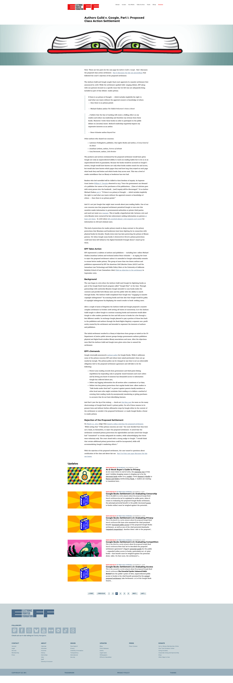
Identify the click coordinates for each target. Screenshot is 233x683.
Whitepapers (103, 655)
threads (73, 630)
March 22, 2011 (92, 424)
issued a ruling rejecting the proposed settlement (125, 424)
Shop (154, 4)
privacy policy (113, 355)
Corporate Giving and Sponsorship (168, 652)
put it (99, 192)
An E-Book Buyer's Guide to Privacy (123, 469)
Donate (160, 4)
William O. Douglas (101, 183)
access (148, 503)
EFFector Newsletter (106, 657)
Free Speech (74, 646)
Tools (148, 4)
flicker (51, 630)
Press (13, 655)
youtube (44, 630)
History (43, 652)
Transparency (74, 652)
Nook (132, 479)
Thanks (173, 673)
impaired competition (114, 529)
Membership (15, 652)
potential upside (136, 549)
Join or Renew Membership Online (168, 646)
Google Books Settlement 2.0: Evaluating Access (129, 567)
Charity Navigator (39, 635)
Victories (43, 650)
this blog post (126, 402)
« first (90, 593)
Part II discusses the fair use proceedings (128, 73)
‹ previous (101, 593)
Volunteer (44, 648)
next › (135, 593)
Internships (44, 655)
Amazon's (141, 476)
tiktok (65, 630)
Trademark (69, 673)
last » (143, 593)
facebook (22, 630)
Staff (42, 659)
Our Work (131, 4)
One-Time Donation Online (166, 648)
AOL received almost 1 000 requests (125, 219)
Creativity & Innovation (76, 650)
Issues (124, 4)
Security (14, 650)
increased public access (120, 525)
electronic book (111, 476)
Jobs (42, 657)
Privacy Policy (123, 673)
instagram (29, 630)
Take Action (141, 4)
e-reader (128, 476)
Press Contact (133, 646)
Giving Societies (163, 650)
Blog (101, 646)
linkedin (58, 630)
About (117, 4)
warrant (105, 213)
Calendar (43, 646)
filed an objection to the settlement (129, 270)
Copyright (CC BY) (19, 673)
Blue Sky (36, 630)
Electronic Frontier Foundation (83, 8)
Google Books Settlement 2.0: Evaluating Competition (132, 542)
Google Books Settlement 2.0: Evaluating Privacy (129, 518)
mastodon (14, 630)
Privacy (72, 648)
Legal (13, 648)
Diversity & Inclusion (47, 661)
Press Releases (104, 648)
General (14, 646)
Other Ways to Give (164, 657)
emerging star (139, 472)
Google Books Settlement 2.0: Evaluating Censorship (131, 494)
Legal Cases (103, 652)
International (74, 655)
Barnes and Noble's (113, 479)
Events (102, 650)
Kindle (147, 476)
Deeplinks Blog (111, 467)
